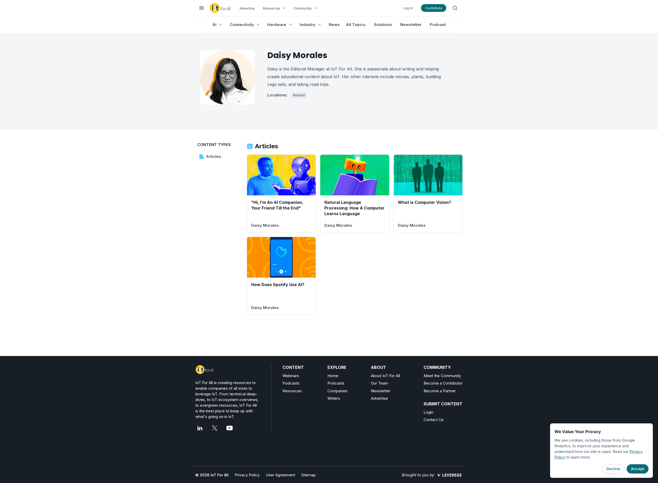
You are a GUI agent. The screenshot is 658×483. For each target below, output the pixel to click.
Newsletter (411, 24)
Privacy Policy (247, 474)
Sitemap (308, 474)
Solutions (383, 24)
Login (428, 412)
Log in (408, 8)
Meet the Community (442, 375)
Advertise (247, 8)
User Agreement (280, 474)
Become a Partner (440, 390)
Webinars (290, 375)
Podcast (438, 24)
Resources (292, 390)
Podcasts (290, 383)
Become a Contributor (443, 383)
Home (332, 375)
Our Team (379, 383)
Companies (337, 390)
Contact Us (434, 419)
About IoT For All (385, 375)
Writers (333, 398)
